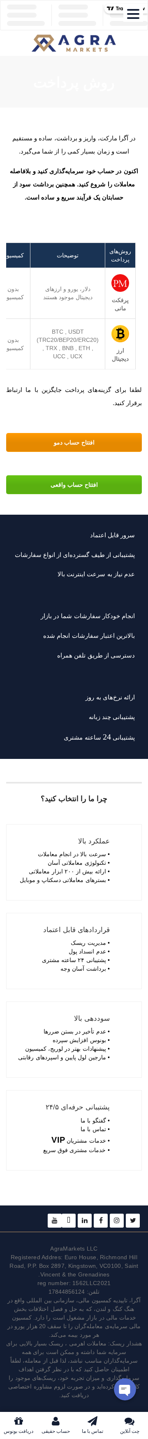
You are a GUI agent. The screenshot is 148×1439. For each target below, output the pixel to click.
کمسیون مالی (94, 1300)
